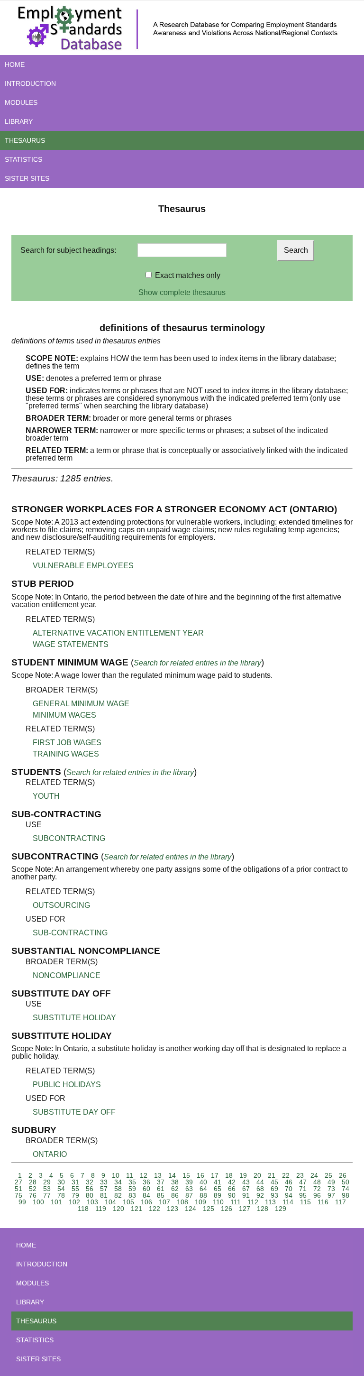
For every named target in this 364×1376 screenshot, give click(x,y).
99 (22, 1202)
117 (340, 1202)
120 (118, 1208)
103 (92, 1202)
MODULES (21, 102)
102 (74, 1202)
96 (317, 1195)
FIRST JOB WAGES (67, 743)
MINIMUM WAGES (64, 715)
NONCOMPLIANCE (66, 975)
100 (38, 1202)
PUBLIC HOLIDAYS (67, 1084)
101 (56, 1202)
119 (100, 1208)
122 (154, 1208)
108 (182, 1202)
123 (172, 1208)
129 (280, 1208)
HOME (15, 64)
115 (305, 1202)
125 (208, 1208)
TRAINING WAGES (66, 754)
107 (164, 1202)
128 (262, 1208)
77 (47, 1195)
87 (189, 1195)
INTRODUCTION (30, 83)
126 (226, 1208)
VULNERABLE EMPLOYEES (83, 566)
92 (260, 1195)
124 (190, 1208)
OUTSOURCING (61, 905)
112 (252, 1202)
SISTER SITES (27, 178)
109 (200, 1202)
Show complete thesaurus (182, 292)
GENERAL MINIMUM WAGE (81, 704)
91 (246, 1195)
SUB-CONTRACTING (70, 933)
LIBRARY (19, 121)
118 (83, 1208)
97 (331, 1195)
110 (218, 1202)
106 (146, 1202)
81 (104, 1195)
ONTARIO (50, 1154)
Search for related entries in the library (197, 663)
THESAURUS (25, 140)
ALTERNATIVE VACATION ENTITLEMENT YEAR (118, 633)
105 (128, 1202)
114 (287, 1202)
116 (323, 1202)
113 (270, 1202)
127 (244, 1208)
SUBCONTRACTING (69, 838)
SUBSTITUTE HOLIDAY (74, 1018)
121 (136, 1208)
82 (118, 1195)
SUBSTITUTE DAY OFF (74, 1112)
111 (235, 1202)
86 (175, 1195)
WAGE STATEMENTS (71, 644)
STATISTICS (23, 159)
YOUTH (46, 796)
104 (110, 1202)
